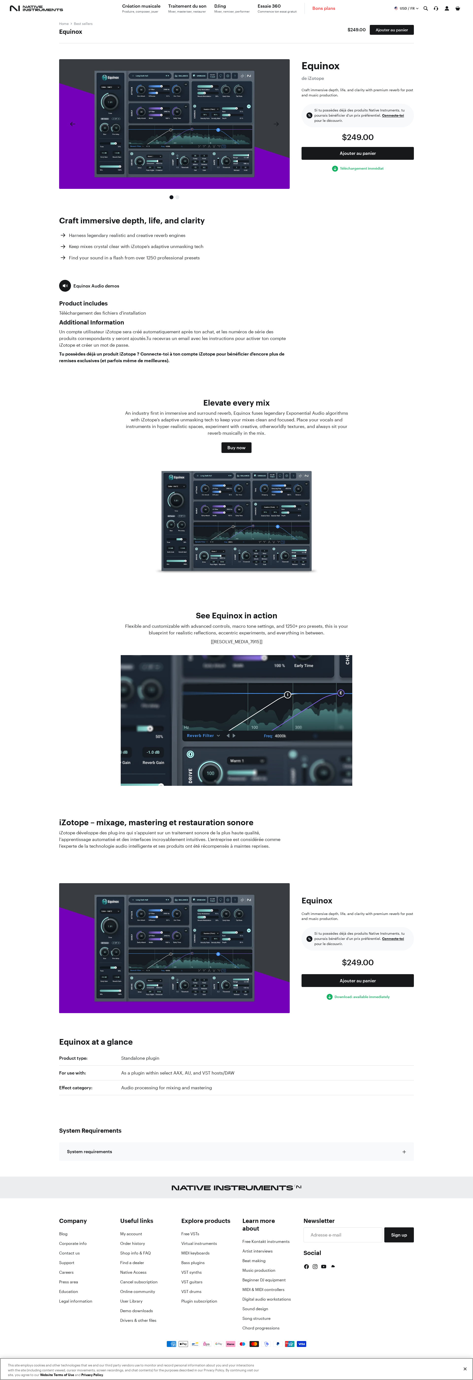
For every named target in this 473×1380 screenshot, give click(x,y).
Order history (132, 1243)
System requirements (89, 1151)
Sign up (399, 1235)
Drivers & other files (138, 1320)
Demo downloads (136, 1311)
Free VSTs (190, 1234)
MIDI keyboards (195, 1253)
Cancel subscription (139, 1282)
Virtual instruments (199, 1243)
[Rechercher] (425, 8)
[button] (89, 286)
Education (68, 1291)
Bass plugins (193, 1263)
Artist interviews (257, 1251)
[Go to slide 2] (177, 197)
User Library (131, 1301)
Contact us (69, 1253)
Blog (63, 1234)
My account (131, 1234)
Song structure (256, 1318)
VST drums (191, 1291)
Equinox (70, 32)
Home (64, 23)
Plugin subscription (199, 1301)
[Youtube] (324, 1267)
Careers (66, 1272)
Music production (258, 1270)
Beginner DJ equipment (264, 1280)
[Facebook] (306, 1267)
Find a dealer (132, 1263)
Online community (137, 1291)
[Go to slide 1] (171, 197)
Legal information (75, 1301)
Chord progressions (261, 1328)
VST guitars (192, 1282)
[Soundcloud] (333, 1267)
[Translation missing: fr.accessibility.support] (436, 8)
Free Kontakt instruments (266, 1241)
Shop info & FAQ (135, 1253)
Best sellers (83, 23)
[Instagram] (315, 1267)
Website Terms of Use (57, 1375)
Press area (68, 1282)
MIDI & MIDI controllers (263, 1289)
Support (66, 1263)
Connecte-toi (393, 115)
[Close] (465, 1368)
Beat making (254, 1261)
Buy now (236, 447)
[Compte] (446, 8)
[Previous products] (72, 124)
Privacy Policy (92, 1375)
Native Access (133, 1272)
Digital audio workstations (266, 1299)
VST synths (191, 1272)
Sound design (255, 1309)
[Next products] (276, 124)
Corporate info (73, 1243)
